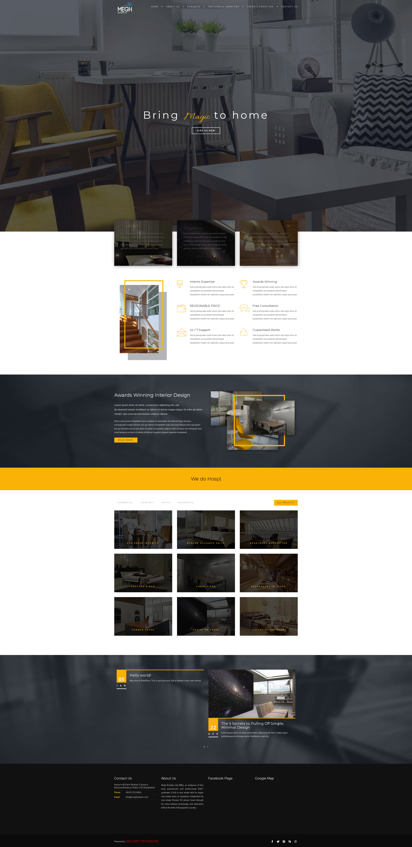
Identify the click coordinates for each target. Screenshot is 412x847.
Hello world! (140, 675)
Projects (193, 6)
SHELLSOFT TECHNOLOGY (142, 841)
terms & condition (260, 6)
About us (173, 6)
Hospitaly (147, 502)
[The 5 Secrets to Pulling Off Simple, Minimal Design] (251, 693)
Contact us (289, 6)
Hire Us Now (206, 130)
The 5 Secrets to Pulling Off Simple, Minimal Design (252, 725)
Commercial (125, 502)
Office (166, 502)
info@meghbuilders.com (137, 797)
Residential (186, 502)
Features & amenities (223, 6)
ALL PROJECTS (286, 502)
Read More (141, 256)
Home (154, 6)
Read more (125, 440)
